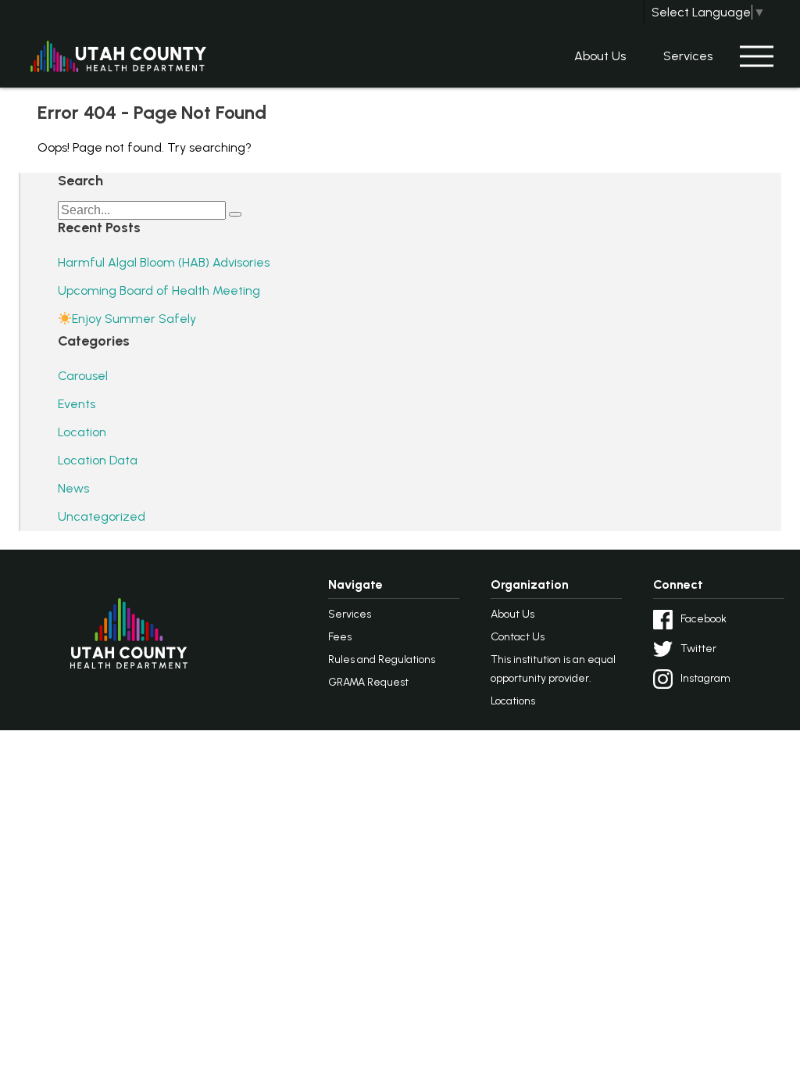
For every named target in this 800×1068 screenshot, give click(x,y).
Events (76, 403)
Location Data (98, 460)
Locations (513, 701)
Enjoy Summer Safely (134, 318)
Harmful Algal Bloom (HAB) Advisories (164, 262)
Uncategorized (101, 516)
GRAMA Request (368, 682)
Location (82, 432)
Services (687, 55)
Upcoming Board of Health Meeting (159, 290)
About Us (600, 55)
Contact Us (518, 636)
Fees (340, 636)
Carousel (83, 375)
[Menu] (756, 56)
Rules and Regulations (381, 659)
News (73, 488)
